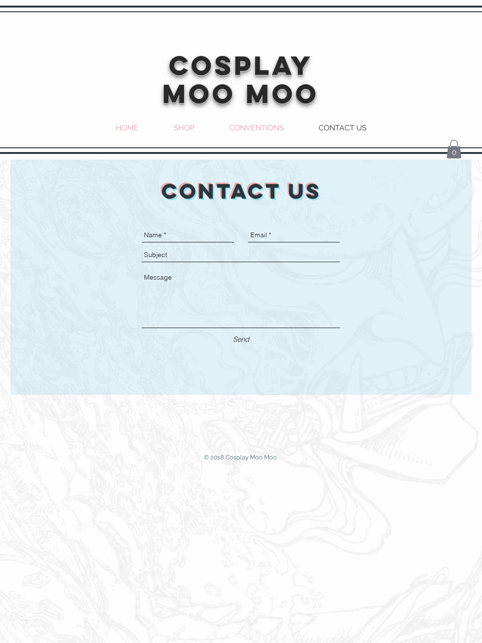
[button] (454, 149)
